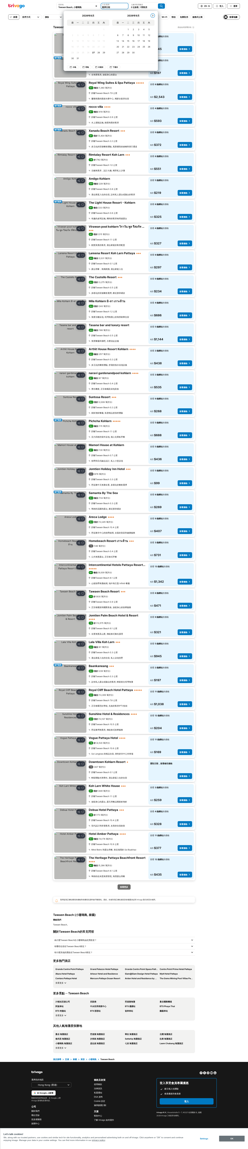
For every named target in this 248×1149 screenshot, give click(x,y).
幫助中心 (98, 1115)
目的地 (61, 4)
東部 (83, 1059)
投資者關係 (36, 1119)
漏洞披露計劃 (100, 1105)
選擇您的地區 (37, 1079)
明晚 (87, 67)
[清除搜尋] (96, 6)
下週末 (115, 67)
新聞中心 (35, 1123)
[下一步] (152, 15)
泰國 (75, 1059)
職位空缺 (35, 1115)
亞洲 (67, 1059)
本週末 (100, 67)
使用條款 (98, 1084)
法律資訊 (98, 1088)
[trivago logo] (16, 6)
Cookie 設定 (99, 1101)
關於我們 (35, 1111)
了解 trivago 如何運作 (104, 1120)
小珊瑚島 (92, 1059)
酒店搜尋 (57, 1059)
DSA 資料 (98, 1097)
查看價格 (183, 49)
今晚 (74, 67)
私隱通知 (98, 1092)
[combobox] (78, 7)
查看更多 (59, 983)
